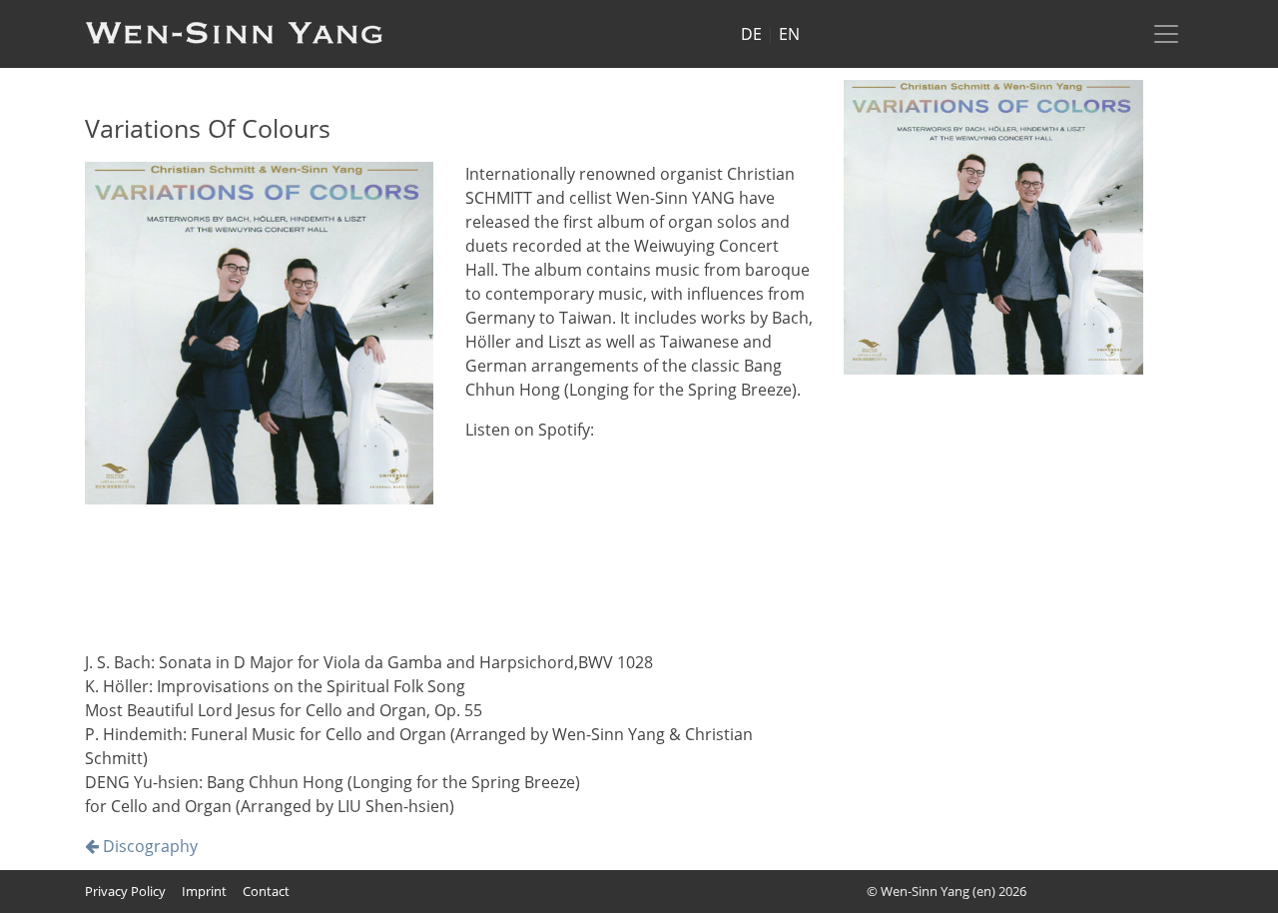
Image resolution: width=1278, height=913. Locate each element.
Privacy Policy (125, 891)
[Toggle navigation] (1166, 34)
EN (789, 34)
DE (751, 34)
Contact (266, 891)
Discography (148, 846)
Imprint (204, 891)
